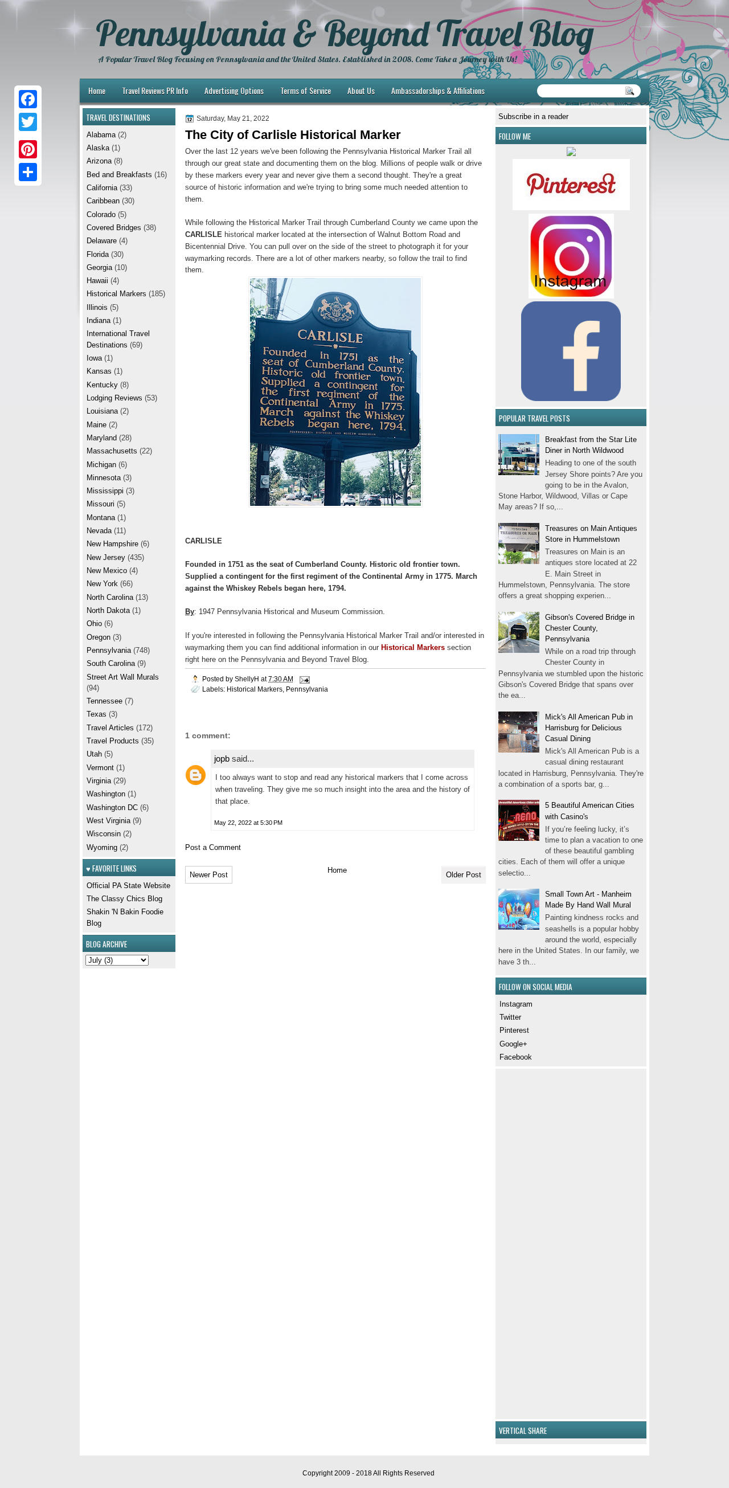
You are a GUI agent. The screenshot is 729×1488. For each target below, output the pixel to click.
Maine (97, 424)
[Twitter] (28, 122)
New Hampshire (112, 543)
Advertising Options (234, 90)
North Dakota (108, 610)
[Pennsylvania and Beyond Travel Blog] (571, 207)
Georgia (99, 267)
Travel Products (113, 741)
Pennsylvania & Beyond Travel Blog (345, 33)
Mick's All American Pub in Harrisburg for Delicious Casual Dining (589, 728)
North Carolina (110, 597)
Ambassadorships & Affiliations (438, 90)
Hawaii (97, 280)
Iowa (94, 358)
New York (102, 583)
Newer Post (209, 874)
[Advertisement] (532, 1242)
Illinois (97, 307)
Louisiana (102, 411)
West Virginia (108, 820)
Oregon (98, 637)
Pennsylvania (307, 689)
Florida (98, 254)
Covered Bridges (114, 227)
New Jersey (106, 557)
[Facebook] (28, 99)
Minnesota (104, 477)
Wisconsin (104, 833)
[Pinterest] (28, 149)
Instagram (516, 1004)
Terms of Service (305, 90)
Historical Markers (254, 689)
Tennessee (104, 701)
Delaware (102, 240)
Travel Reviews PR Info (155, 90)
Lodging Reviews (114, 398)
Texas (97, 714)
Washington (106, 794)
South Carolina (111, 663)
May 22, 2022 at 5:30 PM (248, 822)
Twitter (510, 1017)
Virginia (99, 780)
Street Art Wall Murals (123, 677)
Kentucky (102, 385)
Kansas (99, 371)
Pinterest (514, 1030)
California (102, 187)
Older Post (463, 874)
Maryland (102, 438)
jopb (222, 758)
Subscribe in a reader (533, 116)
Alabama (101, 134)
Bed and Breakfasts (119, 174)
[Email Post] (304, 678)
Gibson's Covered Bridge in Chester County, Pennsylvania (589, 628)
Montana (101, 517)
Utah (94, 754)
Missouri (100, 504)
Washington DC (112, 807)
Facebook (515, 1057)
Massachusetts (112, 451)
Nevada (99, 530)
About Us (361, 90)
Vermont (100, 767)
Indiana (98, 320)
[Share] (28, 172)
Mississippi (105, 491)
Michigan (101, 464)
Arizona (99, 161)
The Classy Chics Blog (124, 898)
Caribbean (103, 201)
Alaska (98, 148)
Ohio (94, 623)
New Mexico (107, 570)
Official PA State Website (128, 885)
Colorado (101, 214)
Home (96, 90)
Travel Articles (110, 727)
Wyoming (102, 847)
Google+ (513, 1044)
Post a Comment (213, 847)
